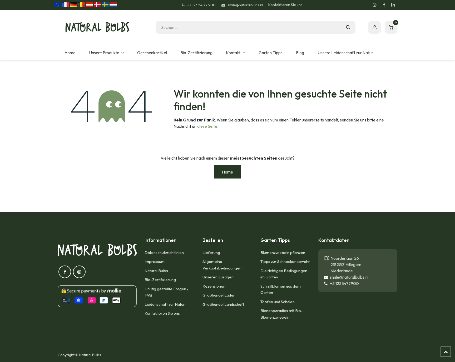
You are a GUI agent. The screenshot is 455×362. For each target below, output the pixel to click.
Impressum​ (155, 261)
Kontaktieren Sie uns (285, 4)
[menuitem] (70, 52)
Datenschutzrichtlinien (164, 252)
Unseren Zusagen (218, 276)
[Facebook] (384, 5)
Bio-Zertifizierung (160, 279)
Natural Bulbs (156, 270)
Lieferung (211, 252)
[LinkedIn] (393, 5)
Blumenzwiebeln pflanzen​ (282, 252)
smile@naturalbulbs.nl (348, 277)
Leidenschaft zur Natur (165, 304)
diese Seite (207, 126)
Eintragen (374, 27)
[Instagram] (374, 5)
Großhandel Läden (218, 295)
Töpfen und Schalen (277, 301)
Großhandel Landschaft (223, 304)
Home (227, 172)
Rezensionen (213, 286)
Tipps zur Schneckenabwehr (285, 261)
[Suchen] (348, 27)
